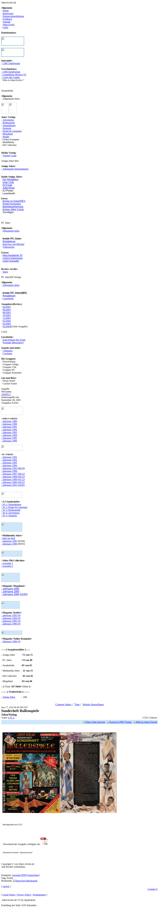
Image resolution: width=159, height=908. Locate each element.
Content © (153, 889)
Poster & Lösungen (12, 131)
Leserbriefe (8, 298)
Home (6, 10)
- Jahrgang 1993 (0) (10, 615)
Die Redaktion (10, 179)
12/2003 (7, 318)
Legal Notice (9, 894)
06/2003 (7, 309)
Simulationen (9, 125)
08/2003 (7, 312)
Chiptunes (8, 350)
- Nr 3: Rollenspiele (10, 510)
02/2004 (7, 323)
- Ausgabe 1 (7, 563)
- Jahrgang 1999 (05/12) (13, 479)
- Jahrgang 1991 (9, 427)
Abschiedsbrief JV (12, 255)
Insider (6, 136)
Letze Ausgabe (11, 261)
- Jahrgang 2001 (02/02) (13, 485)
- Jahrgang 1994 (9, 435)
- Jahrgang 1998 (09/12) (13, 476)
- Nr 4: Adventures (10, 512)
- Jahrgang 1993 (9, 432)
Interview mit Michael (13, 244)
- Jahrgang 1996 (9, 440)
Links (5, 27)
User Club (8, 182)
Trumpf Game (9, 155)
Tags (77, 704)
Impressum (8, 13)
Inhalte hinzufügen (93, 704)
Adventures (8, 120)
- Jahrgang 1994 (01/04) (14, 594)
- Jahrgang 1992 (9, 429)
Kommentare (39, 894)
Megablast (8, 134)
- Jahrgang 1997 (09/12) (13, 474)
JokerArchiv (9, 24)
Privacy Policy (24, 894)
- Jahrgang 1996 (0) (10, 623)
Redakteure (9, 241)
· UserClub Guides (10, 77)
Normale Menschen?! (13, 342)
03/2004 (7, 326)
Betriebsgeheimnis (13, 206)
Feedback (7, 19)
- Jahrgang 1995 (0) (10, 621)
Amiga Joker (9, 697)
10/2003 (7, 315)
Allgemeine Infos (10, 231)
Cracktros (7, 353)
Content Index (63, 704)
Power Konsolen (12, 204)
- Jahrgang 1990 (9, 424)
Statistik (6, 21)
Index (5, 271)
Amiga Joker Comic (13, 209)
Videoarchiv (9, 247)
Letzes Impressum (13, 258)
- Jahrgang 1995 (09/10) (13, 468)
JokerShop (9, 188)
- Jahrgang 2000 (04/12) (13, 482)
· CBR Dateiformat (10, 63)
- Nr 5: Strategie (9, 515)
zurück (6, 886)
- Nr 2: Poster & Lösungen (14, 507)
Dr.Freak (7, 185)
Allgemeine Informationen (15, 169)
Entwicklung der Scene (14, 339)
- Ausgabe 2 (7, 566)
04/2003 (7, 307)
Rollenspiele (9, 122)
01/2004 (7, 321)
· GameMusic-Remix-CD (13, 74)
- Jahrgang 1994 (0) (10, 618)
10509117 (6, 394)
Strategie (7, 128)
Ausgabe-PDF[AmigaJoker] (26, 875)
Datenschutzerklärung (13, 16)
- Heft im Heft (8, 538)
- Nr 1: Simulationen (11, 504)
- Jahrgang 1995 (9, 438)
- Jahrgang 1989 (9, 421)
